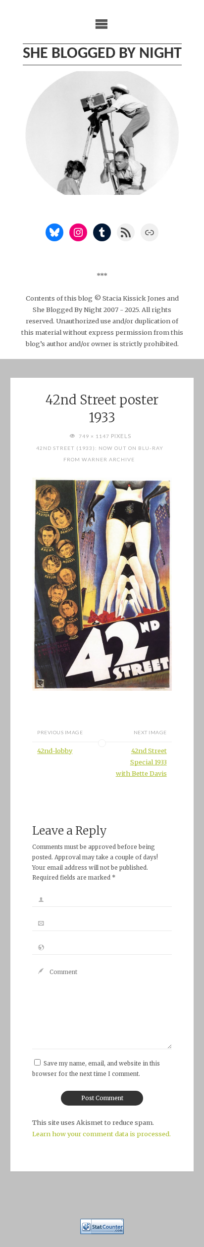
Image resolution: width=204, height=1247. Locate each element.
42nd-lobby (54, 751)
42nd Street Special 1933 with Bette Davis (141, 762)
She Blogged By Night (102, 54)
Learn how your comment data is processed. (101, 1134)
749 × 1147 (95, 436)
